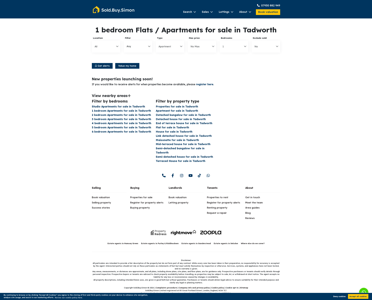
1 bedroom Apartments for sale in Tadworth (121, 110)
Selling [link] (96, 187)
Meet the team (254, 202)
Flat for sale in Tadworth (172, 127)
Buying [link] (134, 187)
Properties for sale (141, 197)
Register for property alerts (146, 202)
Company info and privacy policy (194, 288)
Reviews (250, 218)
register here (204, 84)
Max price (194, 38)
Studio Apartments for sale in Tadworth (118, 106)
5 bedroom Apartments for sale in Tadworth (121, 127)
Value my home (127, 65)
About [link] (249, 187)
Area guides (252, 207)
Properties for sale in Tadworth (177, 106)
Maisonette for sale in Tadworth (177, 140)
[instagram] (181, 175)
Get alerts (103, 65)
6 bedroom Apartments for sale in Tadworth (121, 131)
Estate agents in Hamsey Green (123, 243)
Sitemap (244, 288)
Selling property (101, 202)
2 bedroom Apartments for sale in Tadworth (121, 115)
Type (159, 38)
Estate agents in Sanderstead (196, 243)
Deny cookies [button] (339, 296)
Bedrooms (226, 38)
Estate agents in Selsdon (226, 243)
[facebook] (172, 175)
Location (98, 38)
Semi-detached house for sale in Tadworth (184, 156)
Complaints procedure (166, 288)
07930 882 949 (270, 5)
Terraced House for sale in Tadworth (180, 161)
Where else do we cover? (253, 243)
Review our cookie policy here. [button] (69, 298)
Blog (248, 212)
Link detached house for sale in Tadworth (184, 136)
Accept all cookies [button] (358, 296)
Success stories (101, 207)
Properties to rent (217, 197)
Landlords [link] (175, 187)
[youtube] (190, 175)
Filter (128, 38)
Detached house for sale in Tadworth (181, 119)
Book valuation (268, 12)
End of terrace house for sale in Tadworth (184, 123)
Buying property (140, 207)
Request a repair (217, 212)
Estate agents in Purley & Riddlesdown (160, 243)
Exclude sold (260, 38)
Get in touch (252, 197)
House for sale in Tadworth (174, 131)
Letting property (178, 202)
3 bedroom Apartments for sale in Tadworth (121, 119)
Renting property (217, 207)
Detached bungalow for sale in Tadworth (183, 115)
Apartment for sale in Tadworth (177, 110)
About (243, 12)
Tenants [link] (212, 187)
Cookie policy (217, 288)
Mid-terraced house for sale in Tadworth (183, 144)
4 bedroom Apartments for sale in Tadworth (121, 123)
